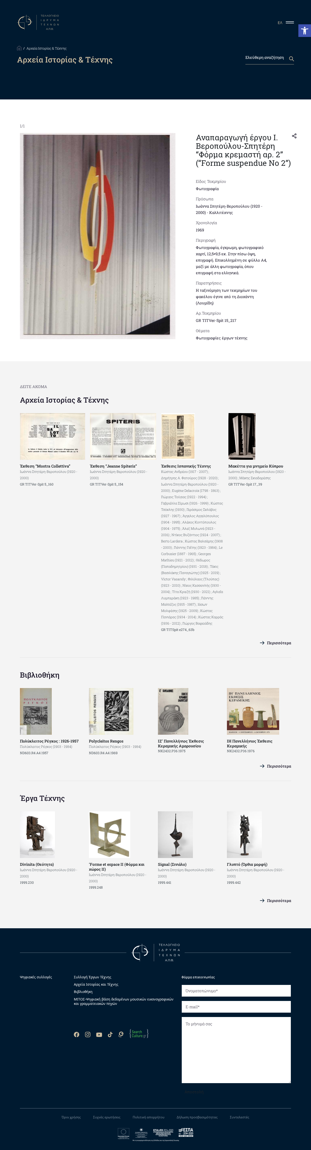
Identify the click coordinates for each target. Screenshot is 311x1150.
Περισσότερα (279, 642)
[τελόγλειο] (155, 952)
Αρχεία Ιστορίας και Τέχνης (96, 984)
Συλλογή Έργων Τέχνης (92, 977)
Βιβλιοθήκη (40, 675)
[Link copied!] (294, 135)
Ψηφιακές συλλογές (36, 977)
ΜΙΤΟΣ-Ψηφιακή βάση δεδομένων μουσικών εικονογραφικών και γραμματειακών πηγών (123, 1001)
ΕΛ (280, 22)
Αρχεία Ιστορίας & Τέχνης (64, 400)
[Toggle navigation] (292, 22)
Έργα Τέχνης (42, 798)
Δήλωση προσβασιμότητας (197, 1117)
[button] (304, 30)
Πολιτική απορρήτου (148, 1117)
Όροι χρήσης (71, 1117)
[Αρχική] (19, 48)
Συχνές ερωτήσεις (107, 1117)
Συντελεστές (239, 1117)
